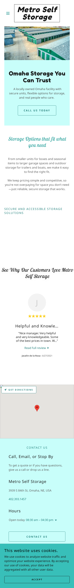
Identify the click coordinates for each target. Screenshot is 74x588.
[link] (37, 13)
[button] (9, 13)
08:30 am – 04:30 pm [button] (39, 520)
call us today (37, 110)
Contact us (37, 536)
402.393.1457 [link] (17, 499)
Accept (37, 579)
